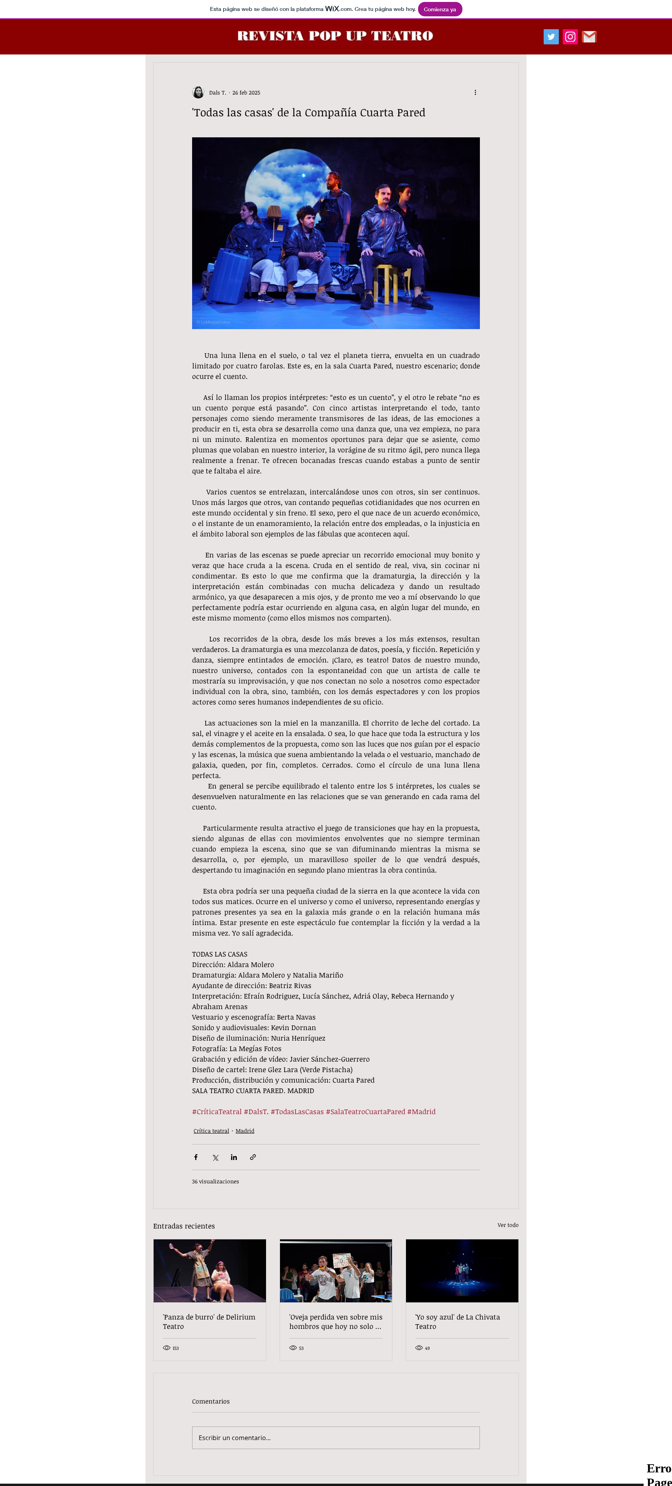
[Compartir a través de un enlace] (253, 1157)
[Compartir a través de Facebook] (196, 1157)
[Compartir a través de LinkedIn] (234, 1157)
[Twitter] (551, 36)
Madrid (245, 1130)
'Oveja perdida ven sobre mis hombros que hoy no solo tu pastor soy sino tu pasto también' (336, 1321)
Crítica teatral (211, 1130)
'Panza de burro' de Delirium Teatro (209, 1321)
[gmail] (589, 36)
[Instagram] (570, 36)
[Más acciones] (475, 92)
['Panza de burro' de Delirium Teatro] (210, 1270)
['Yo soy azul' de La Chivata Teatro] (462, 1270)
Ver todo (508, 1224)
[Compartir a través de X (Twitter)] (215, 1157)
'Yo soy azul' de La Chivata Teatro (457, 1321)
